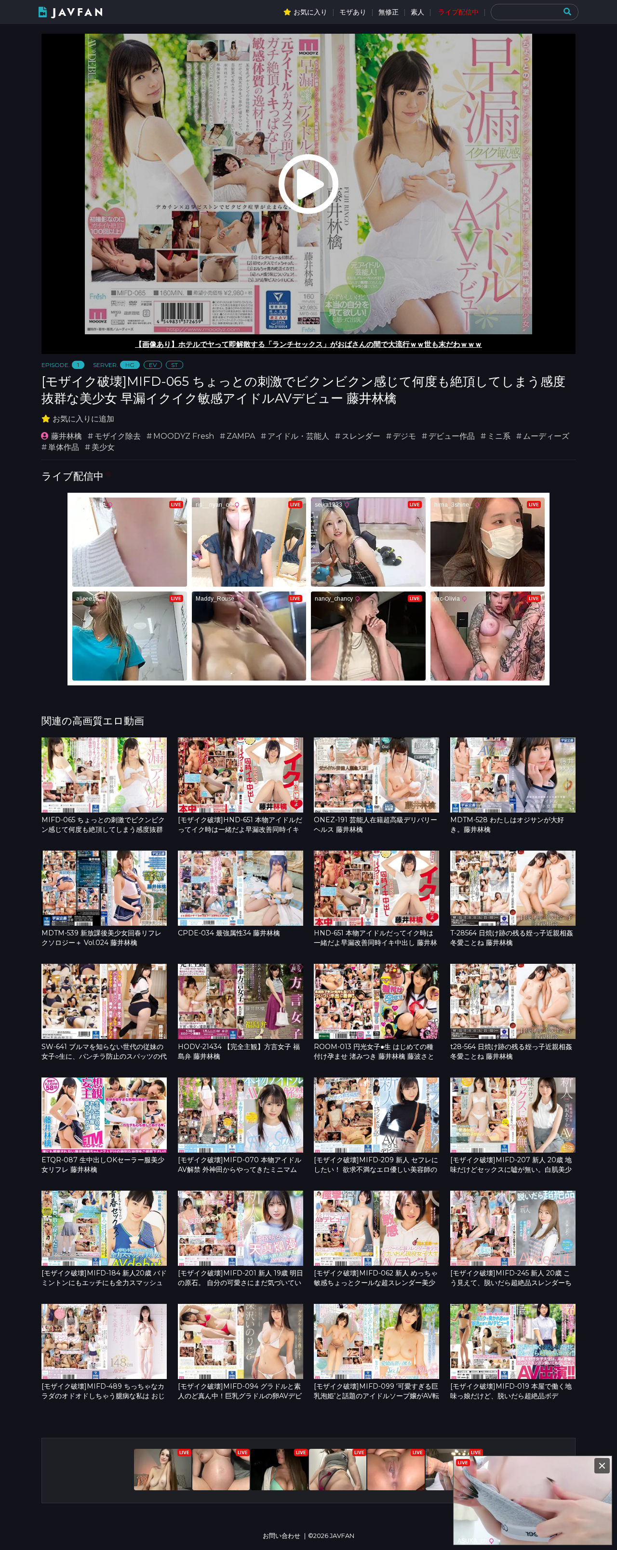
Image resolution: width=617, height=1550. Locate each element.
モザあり (352, 12)
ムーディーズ (546, 436)
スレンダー (361, 436)
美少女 (103, 447)
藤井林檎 (66, 436)
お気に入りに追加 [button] (83, 418)
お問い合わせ (281, 1535)
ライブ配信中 (458, 12)
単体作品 (63, 447)
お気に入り (310, 12)
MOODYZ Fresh (183, 436)
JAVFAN (79, 12)
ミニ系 (498, 436)
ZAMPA (241, 436)
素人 (417, 12)
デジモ (404, 436)
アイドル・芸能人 (298, 436)
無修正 (388, 12)
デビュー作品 (452, 436)
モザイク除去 (117, 436)
